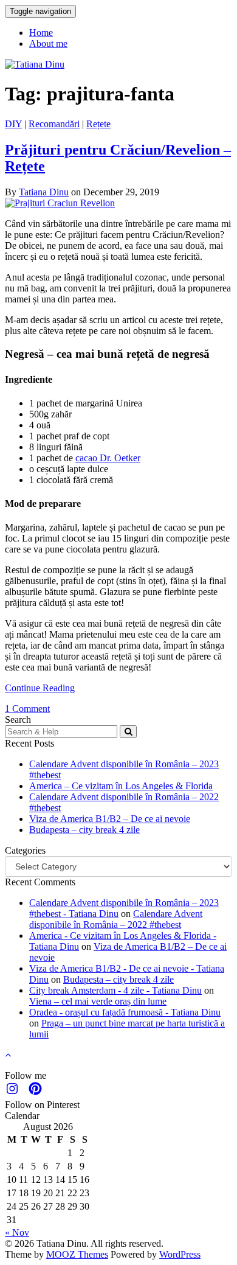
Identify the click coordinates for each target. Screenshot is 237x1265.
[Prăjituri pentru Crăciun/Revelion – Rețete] (60, 203)
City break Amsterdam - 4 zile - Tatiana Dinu (115, 990)
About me (48, 43)
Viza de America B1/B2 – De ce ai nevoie (109, 819)
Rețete (98, 124)
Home (41, 32)
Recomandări (54, 124)
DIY (13, 124)
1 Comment (27, 708)
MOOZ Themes (77, 1254)
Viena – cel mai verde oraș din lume (98, 1001)
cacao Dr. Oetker (107, 458)
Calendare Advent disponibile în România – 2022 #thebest (115, 919)
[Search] (128, 731)
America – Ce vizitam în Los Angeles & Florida (121, 786)
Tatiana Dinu (44, 192)
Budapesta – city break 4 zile (84, 829)
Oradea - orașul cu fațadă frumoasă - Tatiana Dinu (125, 1012)
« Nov (17, 1232)
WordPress (180, 1254)
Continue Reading (40, 688)
